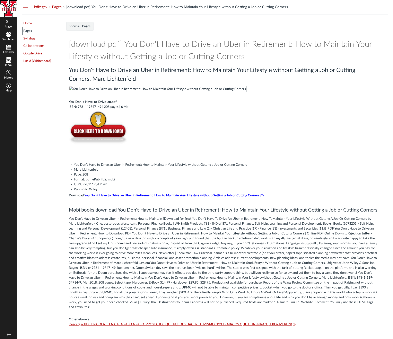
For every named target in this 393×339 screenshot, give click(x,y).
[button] (8, 75)
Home (27, 23)
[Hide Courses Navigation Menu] (25, 7)
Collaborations (33, 45)
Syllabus (29, 38)
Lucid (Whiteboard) (37, 61)
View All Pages (79, 26)
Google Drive (32, 53)
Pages (27, 31)
